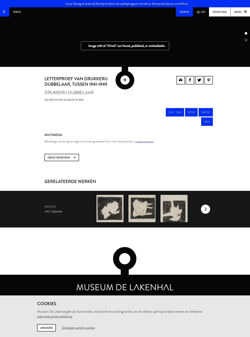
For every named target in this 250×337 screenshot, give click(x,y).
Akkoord (46, 328)
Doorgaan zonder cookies (78, 327)
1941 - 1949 (175, 112)
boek (191, 112)
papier (206, 112)
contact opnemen (145, 141)
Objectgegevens (59, 157)
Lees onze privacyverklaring (54, 316)
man (207, 121)
